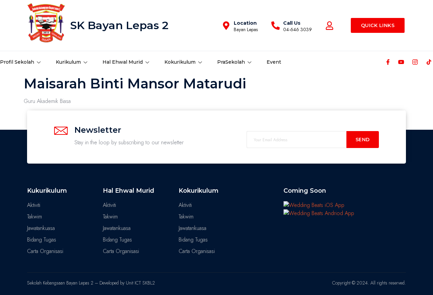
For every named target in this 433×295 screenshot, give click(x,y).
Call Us (291, 23)
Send (363, 139)
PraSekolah (231, 62)
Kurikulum (68, 62)
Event (274, 62)
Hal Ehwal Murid (122, 62)
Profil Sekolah (17, 62)
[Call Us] (275, 25)
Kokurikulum (180, 62)
